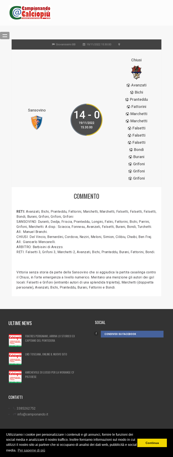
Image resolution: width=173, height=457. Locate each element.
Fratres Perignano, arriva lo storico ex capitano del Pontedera (50, 338)
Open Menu (4, 35)
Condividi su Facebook (120, 334)
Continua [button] (152, 443)
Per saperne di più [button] (31, 450)
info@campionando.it (32, 414)
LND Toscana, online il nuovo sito (46, 354)
